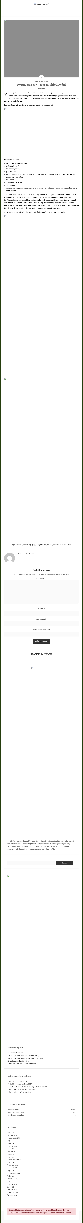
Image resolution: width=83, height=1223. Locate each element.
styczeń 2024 (12, 1135)
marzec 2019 (12, 1184)
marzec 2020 (12, 1168)
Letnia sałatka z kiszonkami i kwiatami (21, 1064)
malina (49, 545)
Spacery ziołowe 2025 (15, 1053)
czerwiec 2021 (12, 1154)
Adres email (41, 619)
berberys (18, 545)
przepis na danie (13, 1087)
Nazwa (41, 609)
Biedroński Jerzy (13, 1089)
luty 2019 (10, 1187)
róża (61, 545)
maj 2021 (10, 1157)
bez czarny (27, 545)
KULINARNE (41, 88)
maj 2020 (10, 1162)
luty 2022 (10, 1149)
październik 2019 (13, 1173)
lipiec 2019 (11, 1176)
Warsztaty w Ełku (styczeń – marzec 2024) (23, 1056)
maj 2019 (10, 1181)
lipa (45, 545)
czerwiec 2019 (12, 1179)
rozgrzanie (68, 545)
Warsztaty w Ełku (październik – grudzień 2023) (25, 1058)
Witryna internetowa (41, 630)
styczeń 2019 (12, 1190)
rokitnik (56, 545)
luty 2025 (10, 1133)
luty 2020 (10, 1171)
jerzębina (39, 545)
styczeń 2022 (12, 1152)
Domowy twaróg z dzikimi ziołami (34, 1087)
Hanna (32, 554)
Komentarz (41, 578)
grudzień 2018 (12, 1192)
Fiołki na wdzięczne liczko (23, 1092)
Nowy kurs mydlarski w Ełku (18, 1061)
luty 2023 (10, 1141)
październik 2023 (13, 1138)
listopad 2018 (12, 1195)
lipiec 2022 (11, 1143)
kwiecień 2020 (12, 1165)
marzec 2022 (12, 1146)
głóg (33, 545)
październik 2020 (14, 1160)
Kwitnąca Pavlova (28, 1089)
